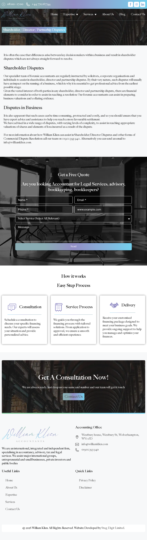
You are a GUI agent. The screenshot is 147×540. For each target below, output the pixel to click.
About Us (11, 487)
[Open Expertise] (77, 14)
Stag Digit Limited (112, 528)
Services (10, 502)
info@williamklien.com (17, 142)
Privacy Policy (87, 480)
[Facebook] (130, 4)
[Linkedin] (142, 4)
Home (9, 480)
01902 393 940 (71, 138)
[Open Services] (95, 14)
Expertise (11, 495)
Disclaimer (85, 487)
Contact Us (12, 509)
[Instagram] (136, 4)
